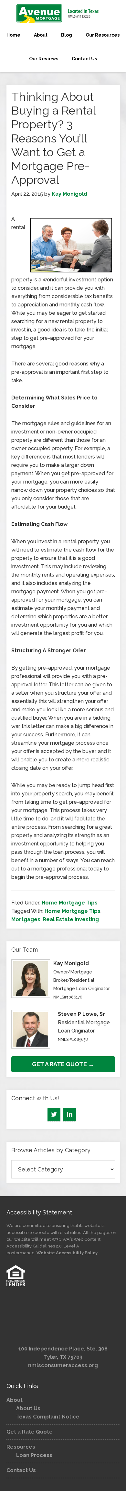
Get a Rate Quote (29, 1432)
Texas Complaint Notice (47, 1417)
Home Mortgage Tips (70, 903)
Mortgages (25, 919)
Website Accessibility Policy (67, 1252)
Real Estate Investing (71, 919)
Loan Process (34, 1455)
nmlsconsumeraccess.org (63, 1365)
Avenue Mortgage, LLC (63, 13)
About (14, 1400)
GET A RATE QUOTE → (63, 1064)
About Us (28, 1408)
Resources (20, 1447)
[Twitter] (53, 1114)
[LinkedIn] (69, 1114)
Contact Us (21, 1470)
